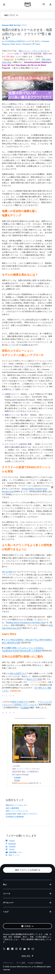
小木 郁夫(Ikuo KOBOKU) (14, 41)
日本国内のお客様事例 (15, 817)
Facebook (11, 844)
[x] (4, 949)
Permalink (27, 44)
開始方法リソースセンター (16, 805)
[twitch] (20, 949)
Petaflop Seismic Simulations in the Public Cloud (25, 622)
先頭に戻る (25, 956)
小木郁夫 (25, 707)
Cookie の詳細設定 (35, 963)
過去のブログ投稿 (34, 679)
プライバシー (8, 963)
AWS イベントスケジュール (17, 811)
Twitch (11, 849)
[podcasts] (29, 949)
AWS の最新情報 (12, 808)
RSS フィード (14, 855)
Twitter (17, 780)
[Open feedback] (52, 487)
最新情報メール (15, 852)
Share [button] (37, 44)
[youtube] (25, 949)
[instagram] (16, 949)
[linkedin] (12, 949)
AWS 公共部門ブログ (18, 673)
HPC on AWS (7, 572)
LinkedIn (17, 777)
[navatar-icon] (50, 4)
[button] (27, 15)
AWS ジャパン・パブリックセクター (33, 51)
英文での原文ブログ (21, 702)
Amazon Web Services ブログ (14, 25)
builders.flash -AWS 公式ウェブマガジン (22, 814)
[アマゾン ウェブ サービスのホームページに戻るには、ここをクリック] (27, 4)
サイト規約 (20, 963)
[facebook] (8, 949)
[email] (33, 949)
